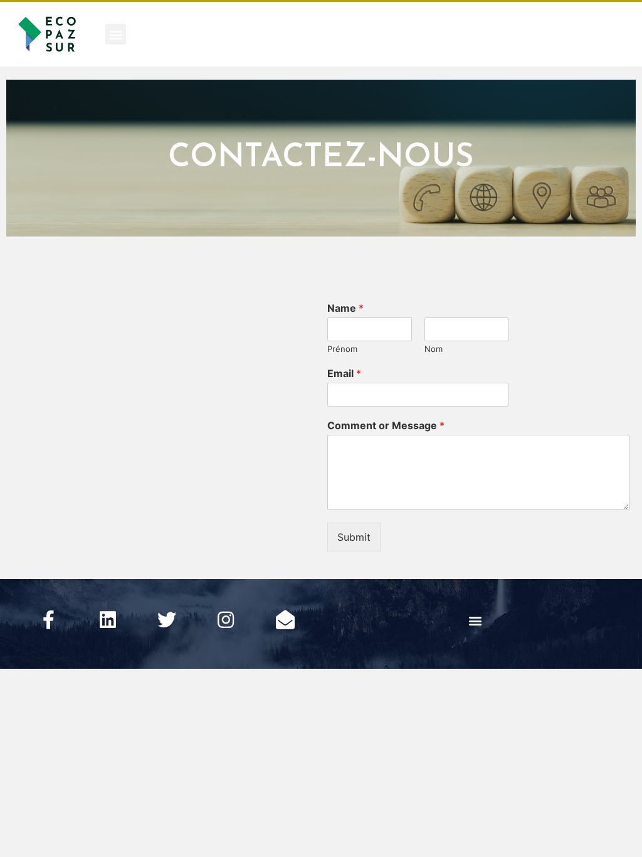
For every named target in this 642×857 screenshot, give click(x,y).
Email (344, 373)
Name (345, 308)
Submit (354, 537)
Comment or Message (386, 425)
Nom (433, 349)
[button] (115, 34)
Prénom (342, 349)
